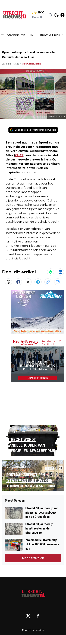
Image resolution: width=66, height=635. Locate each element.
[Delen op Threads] (8, 281)
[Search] (50, 15)
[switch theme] (56, 15)
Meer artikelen (33, 558)
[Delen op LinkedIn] (60, 272)
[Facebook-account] (38, 616)
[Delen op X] (28, 281)
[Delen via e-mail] (57, 281)
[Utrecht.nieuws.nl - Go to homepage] (33, 593)
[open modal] (62, 15)
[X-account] (28, 616)
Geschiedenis (31, 63)
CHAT (19, 155)
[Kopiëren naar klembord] (47, 281)
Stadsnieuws (16, 35)
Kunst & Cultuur (51, 35)
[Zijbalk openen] (2, 35)
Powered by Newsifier (33, 630)
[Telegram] (38, 281)
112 (31, 35)
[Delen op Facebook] (18, 281)
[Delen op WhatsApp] (50, 272)
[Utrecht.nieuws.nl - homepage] (14, 15)
